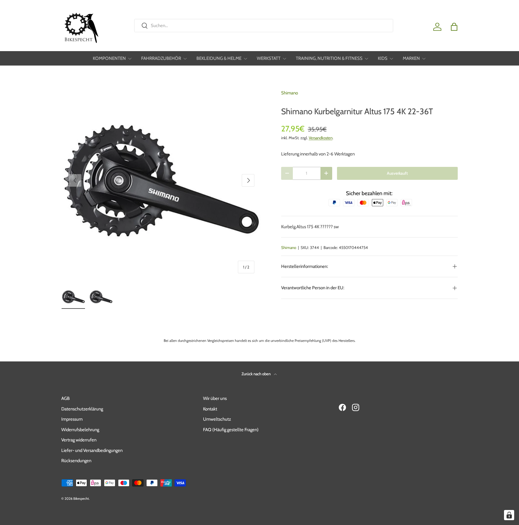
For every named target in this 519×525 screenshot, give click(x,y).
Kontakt (210, 409)
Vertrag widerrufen (78, 440)
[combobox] (264, 25)
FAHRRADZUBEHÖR (161, 58)
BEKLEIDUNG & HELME (218, 58)
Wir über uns (215, 398)
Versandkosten (320, 137)
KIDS (382, 58)
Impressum (72, 419)
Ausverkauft (397, 173)
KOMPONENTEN (109, 58)
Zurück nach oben (256, 373)
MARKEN (411, 58)
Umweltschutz (217, 419)
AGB (65, 398)
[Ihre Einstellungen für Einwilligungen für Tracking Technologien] (509, 515)
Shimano (289, 93)
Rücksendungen (76, 460)
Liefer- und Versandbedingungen (92, 450)
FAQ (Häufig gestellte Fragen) (231, 429)
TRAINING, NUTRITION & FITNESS (329, 58)
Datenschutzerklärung (82, 409)
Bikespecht (81, 498)
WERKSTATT (269, 58)
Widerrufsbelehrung (80, 429)
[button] (454, 26)
